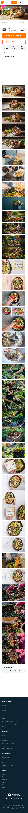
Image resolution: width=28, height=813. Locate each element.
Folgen (22, 30)
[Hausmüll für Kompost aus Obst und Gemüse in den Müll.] (6, 310)
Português (5, 805)
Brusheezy (5, 731)
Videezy (4, 736)
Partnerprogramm (6, 766)
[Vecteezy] (2, 2)
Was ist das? (15, 52)
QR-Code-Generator (7, 752)
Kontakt (4, 786)
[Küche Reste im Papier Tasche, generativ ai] (13, 103)
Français (4, 811)
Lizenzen (4, 761)
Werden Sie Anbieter (7, 791)
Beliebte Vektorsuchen (8, 769)
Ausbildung (5, 742)
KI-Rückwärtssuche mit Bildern (10, 747)
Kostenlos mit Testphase (14, 35)
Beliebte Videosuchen (7, 774)
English (4, 800)
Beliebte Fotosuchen (7, 772)
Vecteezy (4, 734)
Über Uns (4, 789)
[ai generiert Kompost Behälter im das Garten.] (13, 443)
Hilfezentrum (5, 783)
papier (5, 697)
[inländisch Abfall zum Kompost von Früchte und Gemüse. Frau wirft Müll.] (13, 298)
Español (4, 803)
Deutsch (4, 808)
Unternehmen (5, 739)
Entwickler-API (6, 744)
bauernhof (13, 697)
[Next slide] (22, 697)
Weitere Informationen (9, 55)
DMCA (3, 764)
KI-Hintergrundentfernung (9, 750)
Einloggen (21, 2)
